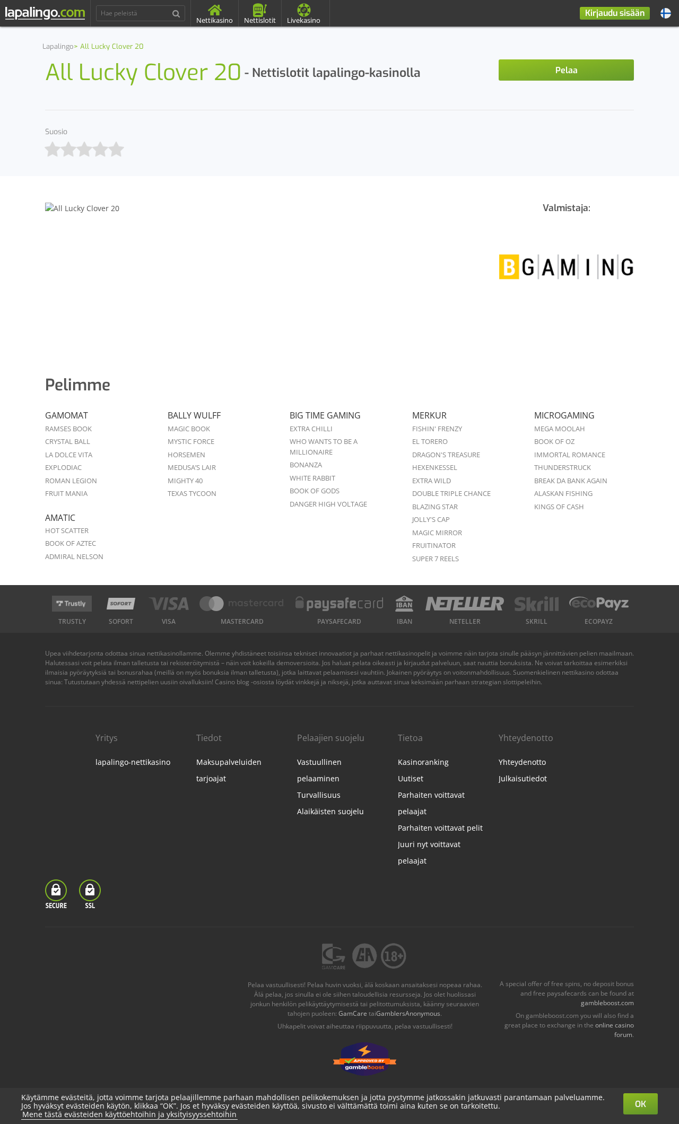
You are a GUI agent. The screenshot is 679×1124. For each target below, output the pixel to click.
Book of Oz (554, 441)
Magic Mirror (437, 532)
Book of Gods (315, 490)
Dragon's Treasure (446, 454)
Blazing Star (435, 506)
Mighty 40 (185, 480)
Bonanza (306, 464)
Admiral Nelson (74, 556)
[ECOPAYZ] (599, 604)
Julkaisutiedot (523, 778)
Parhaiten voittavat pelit (440, 828)
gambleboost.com (607, 1002)
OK (640, 1104)
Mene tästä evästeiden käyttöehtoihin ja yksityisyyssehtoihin (129, 1114)
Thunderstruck (562, 467)
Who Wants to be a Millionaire (324, 447)
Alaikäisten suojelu (330, 811)
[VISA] (168, 604)
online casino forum (614, 1030)
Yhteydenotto (522, 762)
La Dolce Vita (68, 454)
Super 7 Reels (435, 558)
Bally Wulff (194, 415)
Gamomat (66, 415)
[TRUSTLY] (71, 604)
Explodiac (63, 467)
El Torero (430, 441)
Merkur (429, 415)
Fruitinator (434, 545)
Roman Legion (71, 480)
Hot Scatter (67, 530)
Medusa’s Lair (192, 467)
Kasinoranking (423, 762)
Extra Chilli (311, 428)
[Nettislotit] (566, 274)
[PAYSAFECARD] (339, 604)
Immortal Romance (569, 454)
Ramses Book (68, 428)
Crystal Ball (67, 441)
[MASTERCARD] (242, 604)
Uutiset (410, 778)
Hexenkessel (434, 467)
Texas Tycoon (192, 493)
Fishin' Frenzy (437, 428)
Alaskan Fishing (563, 493)
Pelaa (566, 70)
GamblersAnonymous (408, 1013)
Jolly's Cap (431, 519)
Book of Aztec (70, 543)
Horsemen (186, 454)
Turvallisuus (319, 795)
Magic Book (189, 428)
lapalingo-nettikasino (132, 762)
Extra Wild (431, 480)
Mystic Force (191, 441)
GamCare (352, 1013)
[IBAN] (404, 604)
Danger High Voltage (328, 504)
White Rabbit (312, 478)
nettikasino (578, 672)
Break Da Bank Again (570, 480)
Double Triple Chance (451, 493)
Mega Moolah (559, 428)
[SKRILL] (536, 604)
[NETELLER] (464, 604)
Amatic (60, 518)
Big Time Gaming (325, 415)
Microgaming (564, 415)
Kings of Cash (559, 506)
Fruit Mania (66, 493)
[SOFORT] (121, 604)
